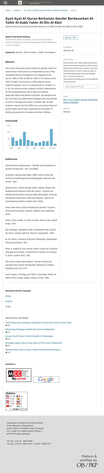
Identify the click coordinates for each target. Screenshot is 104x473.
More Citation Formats (74, 86)
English (8, 301)
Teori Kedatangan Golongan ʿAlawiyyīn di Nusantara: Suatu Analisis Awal (38, 322)
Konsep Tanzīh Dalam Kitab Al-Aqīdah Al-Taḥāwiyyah (29, 336)
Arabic (8, 306)
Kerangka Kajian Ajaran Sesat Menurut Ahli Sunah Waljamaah (33, 343)
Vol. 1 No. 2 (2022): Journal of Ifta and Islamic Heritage (45, 10)
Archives (17, 10)
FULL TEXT (71, 37)
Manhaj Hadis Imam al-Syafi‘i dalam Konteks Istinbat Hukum (33, 349)
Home (7, 10)
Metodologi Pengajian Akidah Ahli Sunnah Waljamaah (29, 329)
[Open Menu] (5, 2)
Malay (8, 296)
